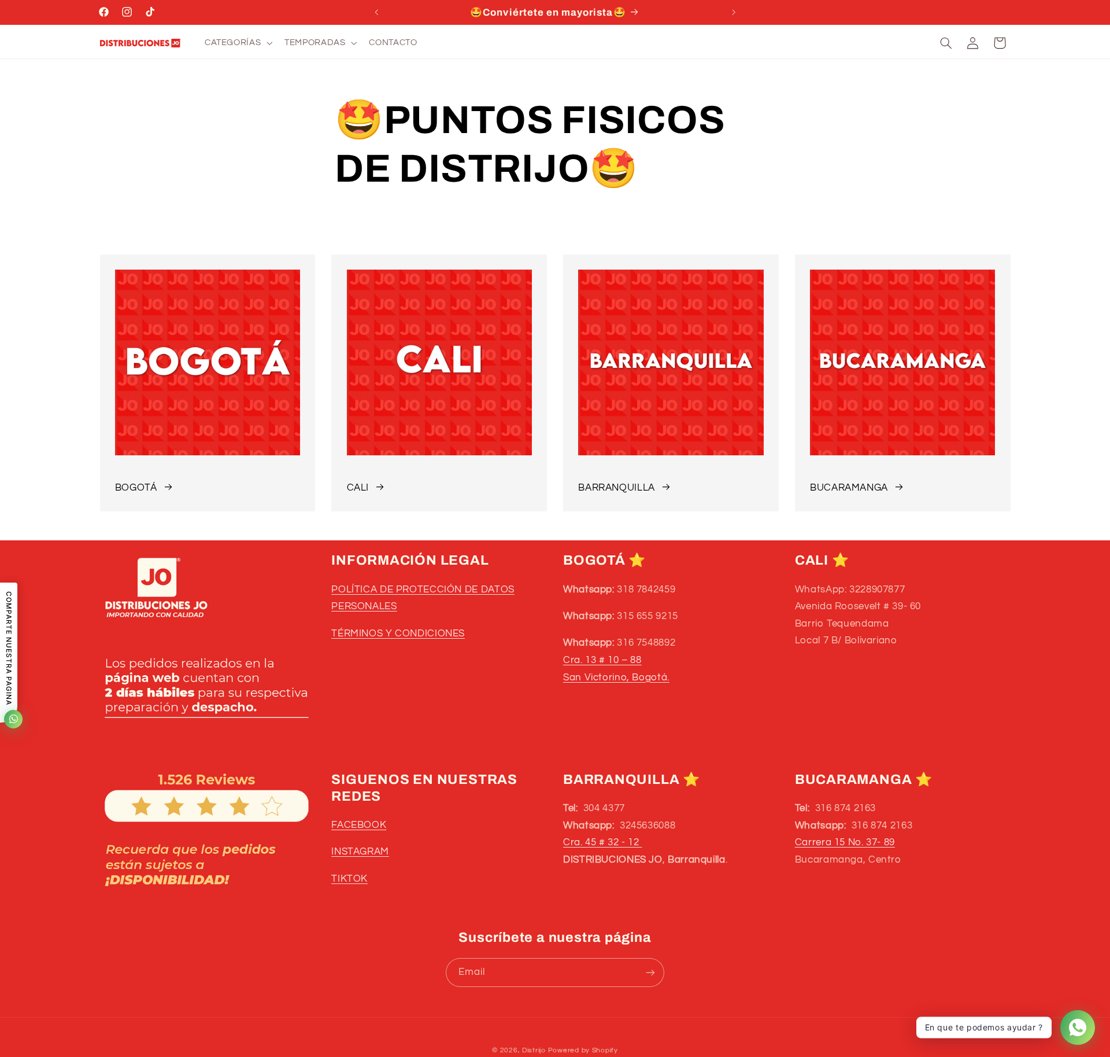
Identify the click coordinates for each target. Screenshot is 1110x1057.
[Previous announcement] (376, 12)
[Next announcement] (733, 12)
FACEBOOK (358, 825)
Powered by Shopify (583, 1050)
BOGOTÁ (136, 488)
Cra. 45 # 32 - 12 (602, 842)
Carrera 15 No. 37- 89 (845, 842)
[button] (237, 43)
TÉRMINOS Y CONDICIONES (398, 633)
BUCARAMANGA (849, 488)
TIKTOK (349, 879)
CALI (358, 488)
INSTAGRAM (360, 852)
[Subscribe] (650, 972)
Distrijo (535, 1050)
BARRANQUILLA (616, 488)
